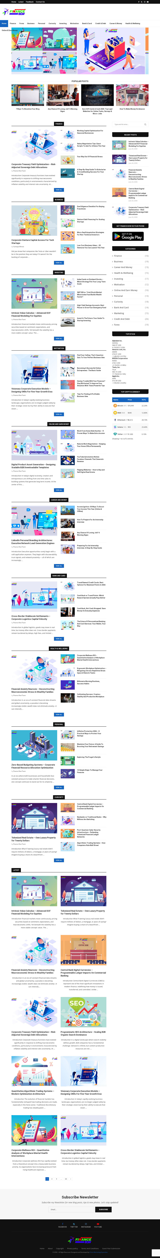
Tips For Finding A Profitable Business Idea (88, 395)
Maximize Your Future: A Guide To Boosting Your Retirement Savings (90, 745)
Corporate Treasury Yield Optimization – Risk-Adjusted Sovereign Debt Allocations (33, 165)
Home (13, 2)
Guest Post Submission (111, 1248)
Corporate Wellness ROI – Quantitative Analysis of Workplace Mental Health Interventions (90, 657)
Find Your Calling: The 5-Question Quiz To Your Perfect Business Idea (91, 356)
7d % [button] (144, 400)
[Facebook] (138, 2)
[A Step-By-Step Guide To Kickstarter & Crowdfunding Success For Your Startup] (68, 173)
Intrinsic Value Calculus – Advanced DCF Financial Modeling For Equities (31, 314)
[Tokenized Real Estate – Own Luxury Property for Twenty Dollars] (34, 818)
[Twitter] (141, 2)
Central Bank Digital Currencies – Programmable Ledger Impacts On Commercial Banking (90, 806)
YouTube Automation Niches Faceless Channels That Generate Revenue (90, 459)
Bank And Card (131, 307)
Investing (63, 23)
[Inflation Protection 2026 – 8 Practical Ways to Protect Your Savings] (68, 734)
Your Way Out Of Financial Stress (90, 157)
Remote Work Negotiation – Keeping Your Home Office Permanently (91, 445)
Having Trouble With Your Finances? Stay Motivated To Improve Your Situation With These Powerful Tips (91, 383)
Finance (13, 23)
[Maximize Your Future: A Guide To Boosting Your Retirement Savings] (68, 747)
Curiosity (52, 23)
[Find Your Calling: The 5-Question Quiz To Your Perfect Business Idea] (68, 358)
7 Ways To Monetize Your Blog (27, 109)
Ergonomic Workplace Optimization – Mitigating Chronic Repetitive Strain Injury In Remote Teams (91, 670)
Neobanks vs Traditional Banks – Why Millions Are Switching (91, 818)
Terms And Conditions (90, 1248)
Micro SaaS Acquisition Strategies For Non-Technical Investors (90, 233)
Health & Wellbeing (132, 23)
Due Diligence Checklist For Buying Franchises (90, 208)
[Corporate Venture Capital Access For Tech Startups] (34, 220)
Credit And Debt (131, 319)
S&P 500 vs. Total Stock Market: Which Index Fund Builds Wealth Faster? (89, 294)
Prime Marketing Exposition (99, 1252)
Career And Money (131, 267)
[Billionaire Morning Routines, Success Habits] (68, 685)
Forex (21, 23)
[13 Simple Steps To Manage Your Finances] (68, 773)
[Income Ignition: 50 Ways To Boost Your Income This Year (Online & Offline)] (68, 510)
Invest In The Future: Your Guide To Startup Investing (90, 319)
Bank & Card (87, 23)
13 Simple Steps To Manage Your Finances (89, 771)
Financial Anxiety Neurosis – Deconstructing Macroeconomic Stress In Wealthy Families (32, 690)
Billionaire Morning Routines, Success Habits (88, 682)
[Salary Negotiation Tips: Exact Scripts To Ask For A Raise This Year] (68, 147)
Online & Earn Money (10, 30)
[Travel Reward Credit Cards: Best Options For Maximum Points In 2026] (68, 586)
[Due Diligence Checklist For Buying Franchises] (68, 210)
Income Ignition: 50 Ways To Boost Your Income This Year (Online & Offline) (90, 509)
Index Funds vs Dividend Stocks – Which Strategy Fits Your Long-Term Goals (91, 281)
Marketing (131, 313)
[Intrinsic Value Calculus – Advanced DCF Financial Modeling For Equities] (34, 293)
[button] (16, 51)
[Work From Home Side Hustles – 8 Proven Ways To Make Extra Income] (68, 434)
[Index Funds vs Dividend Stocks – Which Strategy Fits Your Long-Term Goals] (68, 283)
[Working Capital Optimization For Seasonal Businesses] (68, 134)
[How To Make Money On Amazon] (132, 95)
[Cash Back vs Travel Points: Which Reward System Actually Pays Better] (68, 599)
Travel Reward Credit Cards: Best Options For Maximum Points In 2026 (91, 584)
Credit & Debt (100, 23)
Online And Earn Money (131, 290)
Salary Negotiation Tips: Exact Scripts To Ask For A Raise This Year (91, 145)
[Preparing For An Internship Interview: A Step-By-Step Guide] (68, 549)
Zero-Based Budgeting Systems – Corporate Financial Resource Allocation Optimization (33, 766)
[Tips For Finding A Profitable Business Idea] (68, 397)
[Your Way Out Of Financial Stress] (68, 160)
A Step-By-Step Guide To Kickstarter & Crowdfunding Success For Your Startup (91, 172)
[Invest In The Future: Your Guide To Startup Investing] (68, 322)
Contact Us (40, 2)
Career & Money (116, 23)
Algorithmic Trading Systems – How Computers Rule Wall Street (91, 844)
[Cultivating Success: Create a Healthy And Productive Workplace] (68, 698)
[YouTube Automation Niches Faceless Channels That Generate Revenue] (68, 460)
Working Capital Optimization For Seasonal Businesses (90, 132)
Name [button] (115, 400)
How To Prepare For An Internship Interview (90, 521)
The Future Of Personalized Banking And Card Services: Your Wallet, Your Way (91, 623)
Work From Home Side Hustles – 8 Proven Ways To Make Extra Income (91, 432)
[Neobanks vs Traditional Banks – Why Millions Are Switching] (80, 51)
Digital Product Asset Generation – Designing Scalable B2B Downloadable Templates (33, 466)
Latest (21, 2)
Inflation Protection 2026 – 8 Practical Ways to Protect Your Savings (89, 733)
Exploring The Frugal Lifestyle (88, 757)
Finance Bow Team (19, 171)
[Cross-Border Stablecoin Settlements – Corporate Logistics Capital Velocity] (34, 596)
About (50, 1248)
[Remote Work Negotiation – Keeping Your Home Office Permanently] (68, 447)
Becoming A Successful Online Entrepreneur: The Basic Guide (89, 369)
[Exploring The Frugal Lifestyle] (68, 760)
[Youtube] (148, 2)
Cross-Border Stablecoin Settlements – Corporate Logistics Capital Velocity (30, 617)
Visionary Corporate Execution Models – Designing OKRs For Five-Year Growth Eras (31, 390)
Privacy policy (72, 1248)
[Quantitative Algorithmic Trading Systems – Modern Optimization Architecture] (34, 1071)
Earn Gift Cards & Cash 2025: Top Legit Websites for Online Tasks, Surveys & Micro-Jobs (97, 111)
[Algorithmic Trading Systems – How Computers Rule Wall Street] (131, 62)
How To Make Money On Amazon (132, 109)
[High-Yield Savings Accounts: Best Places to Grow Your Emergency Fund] (68, 309)
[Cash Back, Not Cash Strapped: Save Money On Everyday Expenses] (68, 612)
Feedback (29, 2)
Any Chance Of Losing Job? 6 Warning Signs (88, 534)
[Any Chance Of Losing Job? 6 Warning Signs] (62, 95)
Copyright (60, 1248)
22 (66, 1179)
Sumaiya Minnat (18, 247)
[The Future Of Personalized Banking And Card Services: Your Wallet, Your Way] (68, 625)
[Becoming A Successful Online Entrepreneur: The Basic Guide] (68, 371)
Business (31, 23)
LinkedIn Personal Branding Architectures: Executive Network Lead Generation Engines (27, 69)
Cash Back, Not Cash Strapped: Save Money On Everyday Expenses (91, 610)
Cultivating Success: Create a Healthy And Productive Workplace (90, 695)
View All (59, 190)
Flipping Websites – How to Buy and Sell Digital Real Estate (91, 471)
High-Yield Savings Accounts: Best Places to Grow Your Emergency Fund (91, 306)
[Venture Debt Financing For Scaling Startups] (68, 223)
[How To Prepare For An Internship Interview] (68, 523)
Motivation (74, 23)
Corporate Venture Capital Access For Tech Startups (32, 241)
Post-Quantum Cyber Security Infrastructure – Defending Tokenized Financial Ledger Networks (88, 833)
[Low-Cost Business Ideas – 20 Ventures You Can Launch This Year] (68, 249)
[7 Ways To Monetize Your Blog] (27, 95)
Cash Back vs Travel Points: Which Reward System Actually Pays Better (91, 597)
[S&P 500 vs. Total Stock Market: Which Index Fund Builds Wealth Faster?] (68, 296)
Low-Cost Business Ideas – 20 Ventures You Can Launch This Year (91, 246)
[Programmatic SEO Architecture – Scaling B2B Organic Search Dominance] (83, 1012)
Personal (41, 23)
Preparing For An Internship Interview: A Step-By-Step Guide (89, 547)
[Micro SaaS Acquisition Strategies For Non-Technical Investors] (68, 236)
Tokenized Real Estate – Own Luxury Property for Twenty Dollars (33, 839)
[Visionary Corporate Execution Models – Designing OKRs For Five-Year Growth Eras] (34, 369)
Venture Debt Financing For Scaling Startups (91, 221)
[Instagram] (144, 2)
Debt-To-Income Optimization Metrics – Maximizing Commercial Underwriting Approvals (27, 46)
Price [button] (130, 400)
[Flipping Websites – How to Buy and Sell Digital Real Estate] (68, 473)
